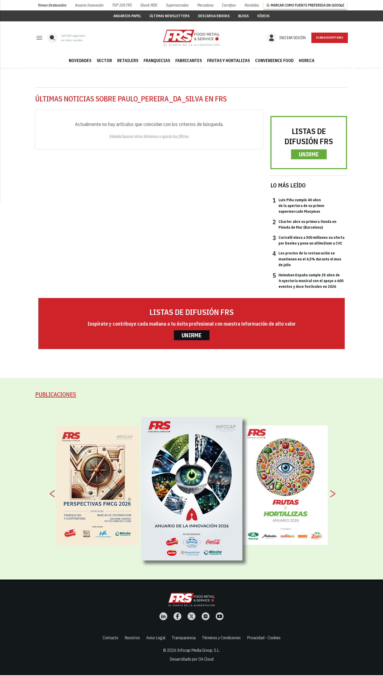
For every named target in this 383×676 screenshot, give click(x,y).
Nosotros (132, 637)
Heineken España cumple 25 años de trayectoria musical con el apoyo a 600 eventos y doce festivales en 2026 (308, 280)
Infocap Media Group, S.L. (198, 650)
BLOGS (243, 16)
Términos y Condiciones (221, 637)
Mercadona (205, 5)
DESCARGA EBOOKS (214, 16)
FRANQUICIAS (157, 60)
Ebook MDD (148, 5)
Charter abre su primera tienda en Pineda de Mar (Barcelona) (304, 224)
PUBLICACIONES (55, 394)
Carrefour (229, 5)
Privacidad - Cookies (264, 637)
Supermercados (177, 5)
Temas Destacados (52, 5)
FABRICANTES (188, 60)
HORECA (306, 60)
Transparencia (184, 637)
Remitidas (252, 5)
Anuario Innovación (89, 5)
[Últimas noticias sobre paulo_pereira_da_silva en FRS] (191, 38)
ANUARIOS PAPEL (127, 16)
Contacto (110, 637)
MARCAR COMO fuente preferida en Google (307, 5)
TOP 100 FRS (122, 5)
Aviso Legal (155, 637)
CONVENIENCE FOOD (274, 60)
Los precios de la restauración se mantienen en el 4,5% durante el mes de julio (307, 258)
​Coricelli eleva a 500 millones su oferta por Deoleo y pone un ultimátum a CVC (308, 240)
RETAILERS (127, 60)
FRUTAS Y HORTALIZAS (228, 60)
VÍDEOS (263, 16)
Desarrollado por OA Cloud (192, 659)
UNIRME (309, 154)
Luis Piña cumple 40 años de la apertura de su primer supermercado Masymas (299, 205)
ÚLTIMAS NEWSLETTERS (170, 16)
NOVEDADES (80, 60)
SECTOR (104, 60)
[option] (192, 489)
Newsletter (329, 37)
